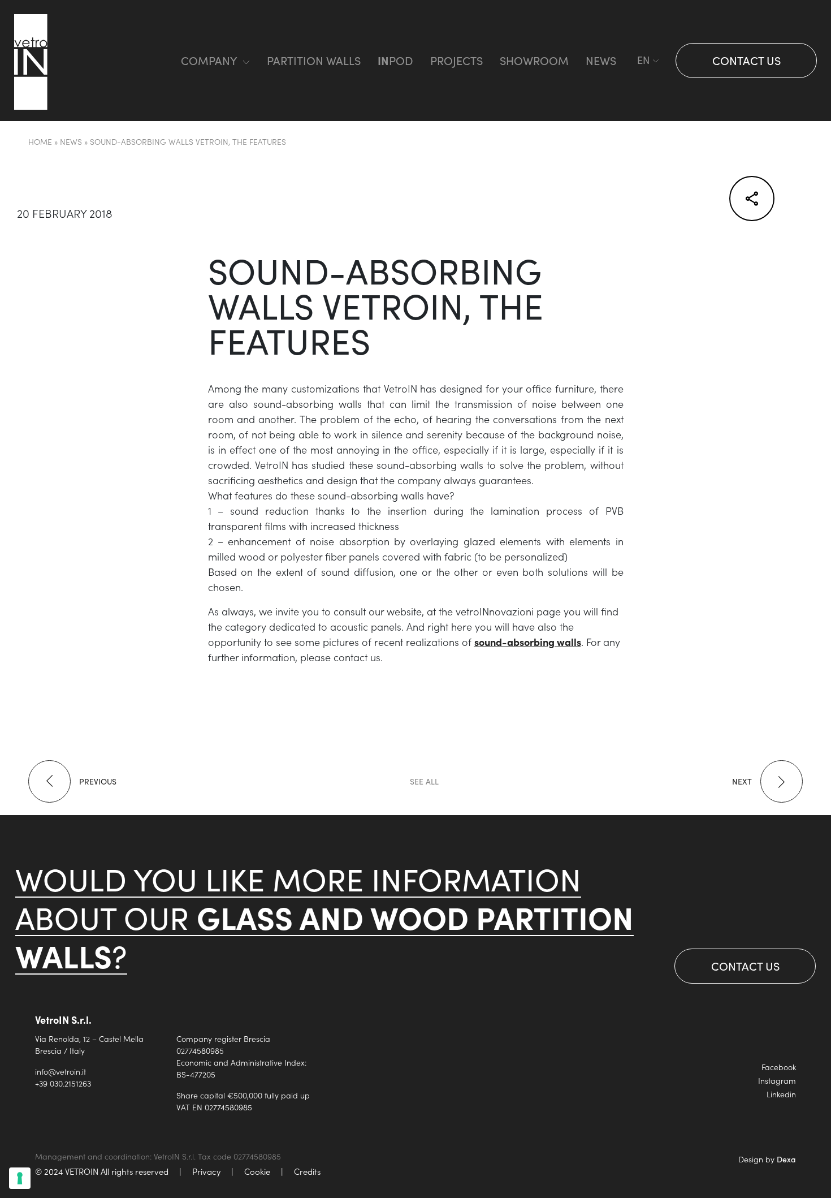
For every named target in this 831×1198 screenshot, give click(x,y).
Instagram (777, 1080)
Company (209, 60)
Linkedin (781, 1094)
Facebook (778, 1066)
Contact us (746, 60)
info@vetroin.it (60, 1071)
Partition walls (314, 60)
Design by (767, 1159)
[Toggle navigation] (149, 60)
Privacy (206, 1171)
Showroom (534, 60)
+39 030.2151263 (63, 1083)
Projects (456, 60)
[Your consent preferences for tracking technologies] (20, 1178)
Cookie (257, 1171)
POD (395, 60)
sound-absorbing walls (527, 642)
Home (40, 141)
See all (424, 781)
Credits (307, 1171)
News (601, 60)
